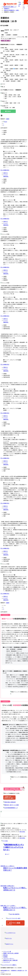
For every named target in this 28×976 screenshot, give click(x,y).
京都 (15, 103)
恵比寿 (19, 96)
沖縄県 (19, 81)
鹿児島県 (13, 81)
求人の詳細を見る (5, 170)
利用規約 (5, 957)
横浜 (6, 96)
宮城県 (21, 49)
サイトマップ (6, 962)
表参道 (10, 95)
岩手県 (16, 49)
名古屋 (6, 107)
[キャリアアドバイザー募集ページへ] (14, 965)
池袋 (19, 95)
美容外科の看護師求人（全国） (11, 10)
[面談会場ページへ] (14, 802)
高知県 (22, 76)
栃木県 (8, 56)
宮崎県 (7, 81)
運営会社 (5, 955)
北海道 (6, 49)
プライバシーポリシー (8, 958)
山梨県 (6, 60)
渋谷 (10, 96)
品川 (6, 98)
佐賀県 (11, 79)
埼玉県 (17, 55)
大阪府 (6, 69)
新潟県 (11, 60)
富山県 (21, 60)
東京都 (6, 55)
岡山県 (16, 74)
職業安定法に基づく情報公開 (10, 960)
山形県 (7, 51)
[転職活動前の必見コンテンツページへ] (14, 847)
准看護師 (15, 35)
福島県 (12, 51)
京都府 (16, 69)
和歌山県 (8, 70)
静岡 (14, 107)
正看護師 (8, 35)
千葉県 (22, 55)
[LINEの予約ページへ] (14, 914)
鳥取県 (6, 74)
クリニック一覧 (7, 951)
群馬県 (13, 56)
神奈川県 (12, 55)
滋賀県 (21, 69)
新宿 (15, 95)
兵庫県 (11, 69)
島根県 (11, 74)
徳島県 (7, 76)
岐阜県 (11, 65)
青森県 (11, 49)
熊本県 (21, 79)
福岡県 (6, 79)
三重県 (21, 65)
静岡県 (16, 65)
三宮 (19, 103)
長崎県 (16, 79)
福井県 (7, 62)
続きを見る (22, 831)
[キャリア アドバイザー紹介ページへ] (14, 797)
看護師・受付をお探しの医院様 (10, 953)
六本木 (14, 96)
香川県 (12, 76)
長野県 (16, 60)
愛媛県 (17, 76)
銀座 (6, 95)
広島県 (21, 74)
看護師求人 (7, 8)
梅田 (11, 103)
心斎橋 (6, 103)
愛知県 (6, 65)
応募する (5, 173)
